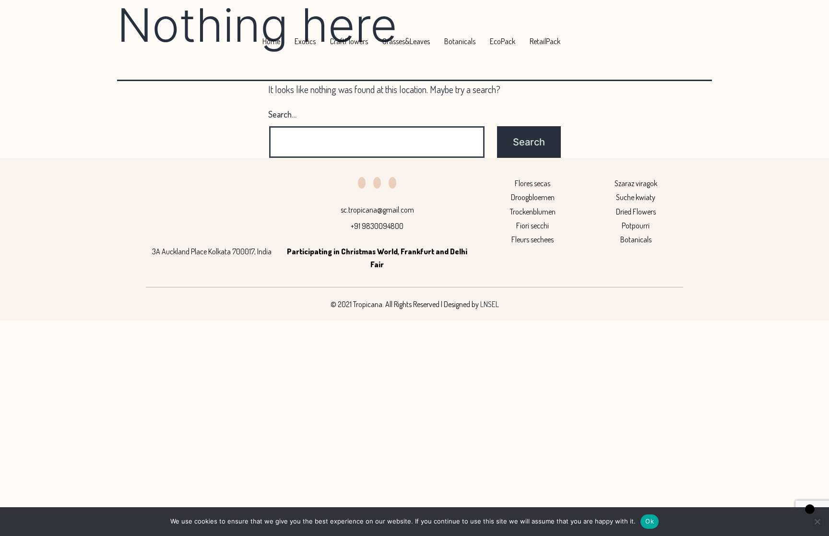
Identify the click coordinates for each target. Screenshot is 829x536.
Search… (282, 114)
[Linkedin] (377, 183)
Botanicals (459, 41)
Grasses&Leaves (406, 41)
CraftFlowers (349, 41)
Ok (649, 521)
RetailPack (545, 41)
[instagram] (392, 183)
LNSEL (489, 304)
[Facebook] (362, 183)
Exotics (305, 41)
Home (271, 41)
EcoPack (502, 41)
